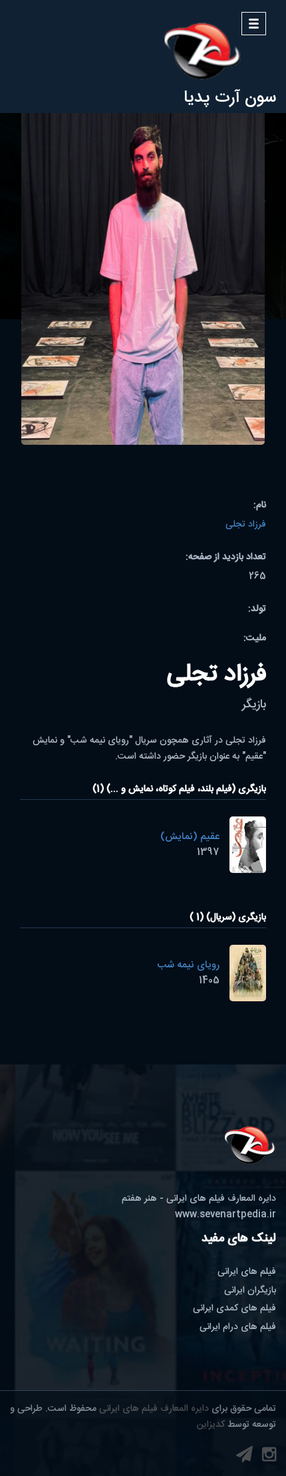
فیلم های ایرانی (246, 1272)
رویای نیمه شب (188, 965)
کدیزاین (211, 1425)
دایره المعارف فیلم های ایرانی (154, 1409)
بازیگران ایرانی (250, 1290)
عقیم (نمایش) (189, 836)
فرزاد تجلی (245, 525)
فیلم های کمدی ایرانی (234, 1308)
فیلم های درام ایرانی (238, 1327)
